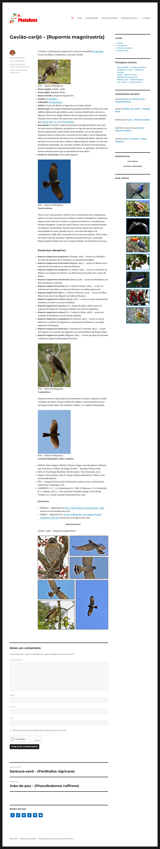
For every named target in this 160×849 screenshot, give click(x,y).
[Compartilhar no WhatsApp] (61, 577)
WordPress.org (122, 51)
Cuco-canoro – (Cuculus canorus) (130, 82)
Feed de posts (122, 46)
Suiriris (44, 122)
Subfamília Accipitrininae (19, 67)
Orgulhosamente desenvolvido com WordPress (55, 839)
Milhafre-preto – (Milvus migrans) (130, 80)
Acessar (120, 43)
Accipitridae (97, 51)
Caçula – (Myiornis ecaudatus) (138, 120)
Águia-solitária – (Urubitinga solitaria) (131, 67)
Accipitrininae (55, 102)
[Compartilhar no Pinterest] (64, 577)
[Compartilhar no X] (55, 577)
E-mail (13, 707)
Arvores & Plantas (109, 18)
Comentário (16, 660)
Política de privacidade (28, 839)
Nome (12, 695)
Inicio (79, 18)
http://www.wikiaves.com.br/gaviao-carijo (84, 508)
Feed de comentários (124, 48)
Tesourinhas (68, 122)
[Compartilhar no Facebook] (58, 577)
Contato (146, 18)
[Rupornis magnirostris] (73, 72)
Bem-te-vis (54, 122)
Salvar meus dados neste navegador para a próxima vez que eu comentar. (40, 730)
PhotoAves (14, 839)
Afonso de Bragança (17, 58)
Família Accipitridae (17, 64)
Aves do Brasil (91, 18)
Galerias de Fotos (129, 18)
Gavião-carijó (15, 70)
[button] (72, 18)
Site (11, 718)
